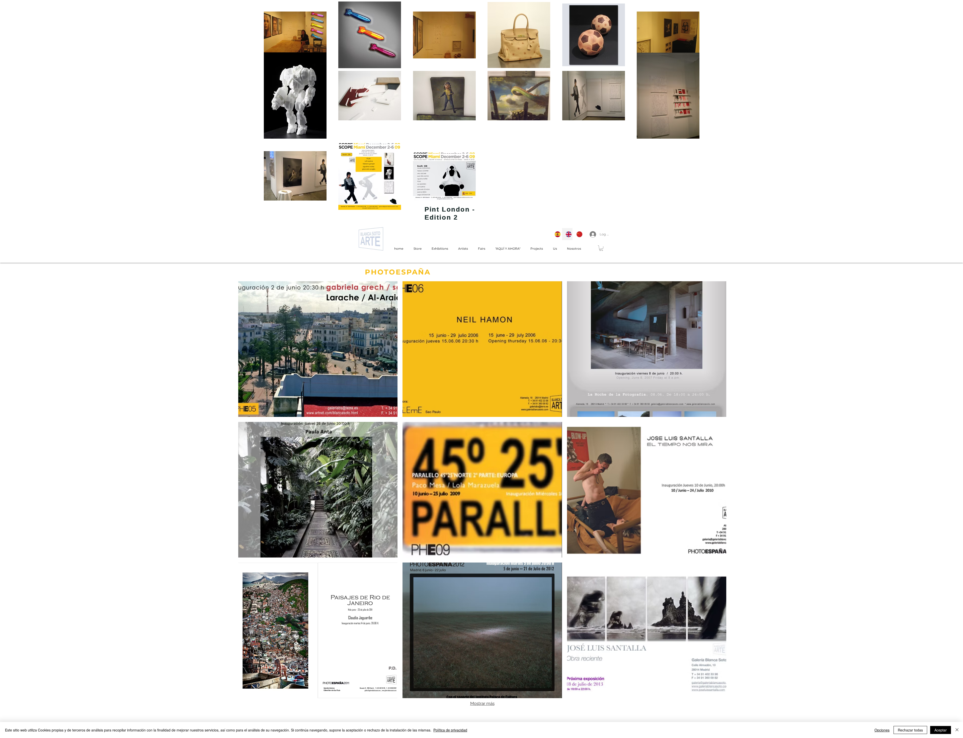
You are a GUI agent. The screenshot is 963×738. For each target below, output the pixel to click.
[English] (567, 234)
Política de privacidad (450, 729)
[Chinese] (578, 234)
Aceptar (940, 729)
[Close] (957, 730)
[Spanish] (556, 234)
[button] (601, 248)
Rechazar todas (910, 729)
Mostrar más (482, 703)
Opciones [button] (882, 729)
